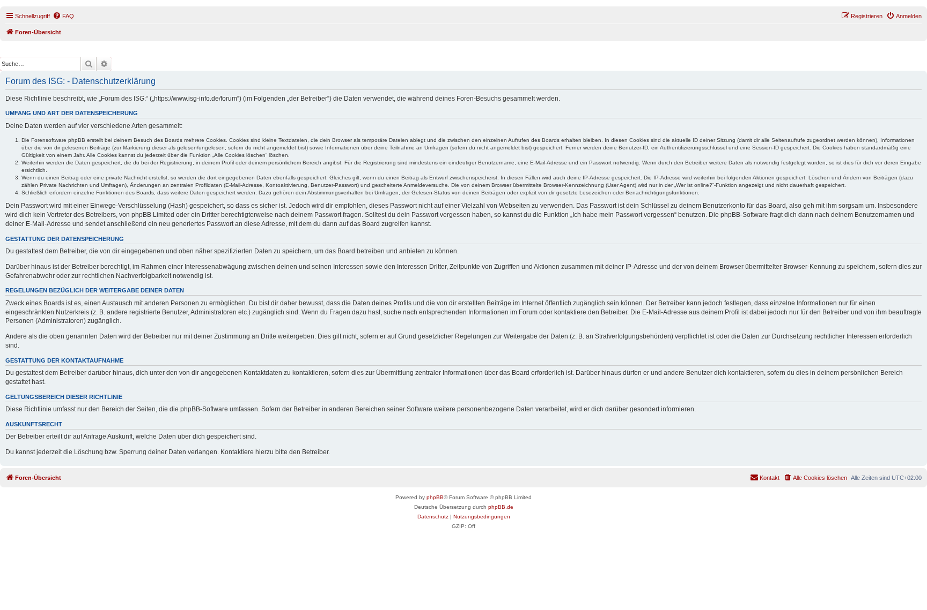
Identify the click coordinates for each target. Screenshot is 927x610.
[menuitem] (63, 16)
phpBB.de (500, 507)
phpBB (435, 497)
